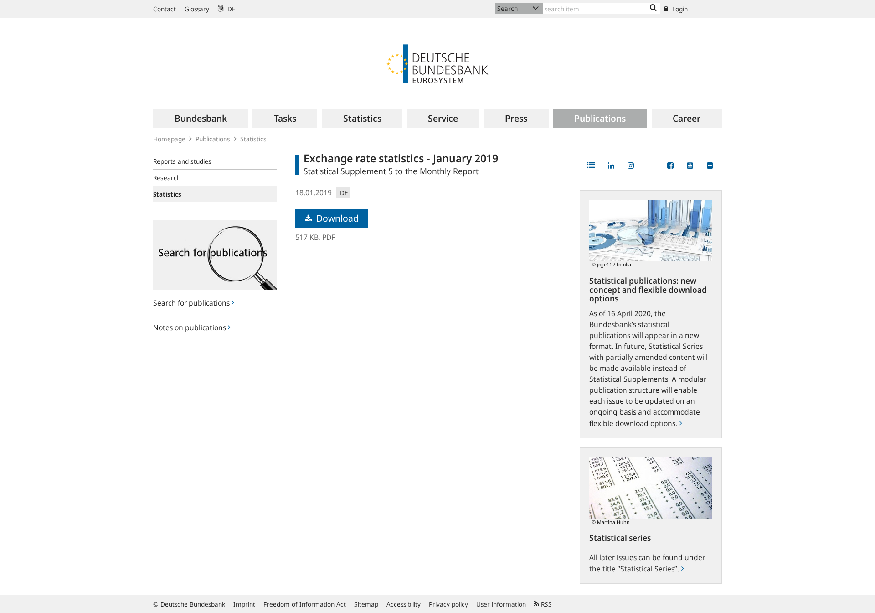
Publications (213, 139)
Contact (164, 9)
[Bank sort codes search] (653, 8)
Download (336, 218)
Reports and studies (182, 161)
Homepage (169, 139)
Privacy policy (448, 604)
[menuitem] (200, 118)
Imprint (244, 604)
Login (679, 9)
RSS (545, 604)
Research (166, 177)
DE (231, 9)
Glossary (197, 9)
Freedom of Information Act (304, 604)
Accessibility (403, 604)
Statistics (253, 139)
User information (501, 604)
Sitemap (366, 604)
